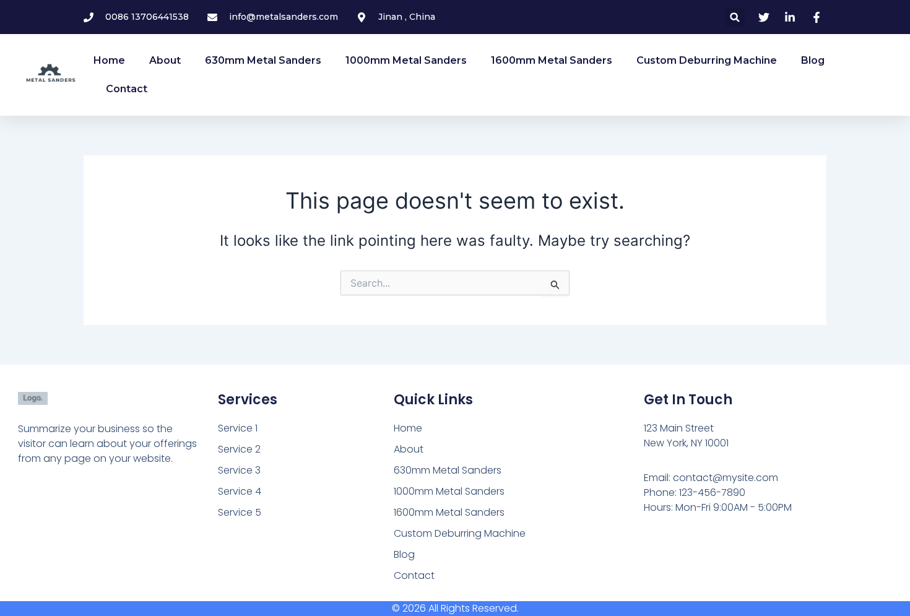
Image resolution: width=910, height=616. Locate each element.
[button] (735, 17)
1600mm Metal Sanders (551, 60)
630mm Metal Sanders (263, 60)
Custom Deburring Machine (706, 60)
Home (109, 60)
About (165, 60)
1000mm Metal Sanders (406, 60)
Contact (126, 89)
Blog (813, 60)
